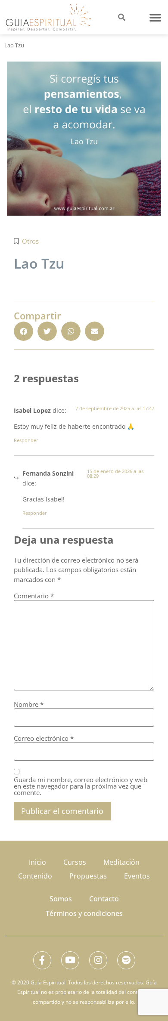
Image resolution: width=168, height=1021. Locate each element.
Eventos (137, 876)
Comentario (34, 596)
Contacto (104, 898)
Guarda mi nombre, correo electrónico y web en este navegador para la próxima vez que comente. (80, 786)
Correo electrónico (44, 738)
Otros (30, 241)
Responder (26, 440)
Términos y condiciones (84, 913)
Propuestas (88, 876)
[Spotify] (126, 960)
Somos (61, 898)
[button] (155, 17)
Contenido (35, 876)
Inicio (37, 862)
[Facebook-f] (42, 960)
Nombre (29, 704)
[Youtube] (70, 960)
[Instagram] (98, 960)
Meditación (121, 862)
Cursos (74, 862)
